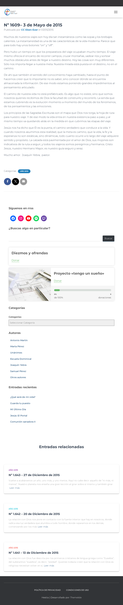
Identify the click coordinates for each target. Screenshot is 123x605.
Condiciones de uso (77, 590)
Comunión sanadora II (22, 421)
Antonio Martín (19, 340)
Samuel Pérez (18, 371)
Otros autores (18, 377)
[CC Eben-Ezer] (12, 12)
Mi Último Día (18, 409)
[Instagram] (21, 218)
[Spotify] (36, 218)
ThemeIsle (76, 597)
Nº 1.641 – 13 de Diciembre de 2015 (33, 553)
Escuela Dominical (20, 358)
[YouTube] (28, 218)
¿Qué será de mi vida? (22, 397)
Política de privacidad (47, 590)
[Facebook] (13, 218)
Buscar (108, 238)
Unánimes (16, 352)
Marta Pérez (17, 346)
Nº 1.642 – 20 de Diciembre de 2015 (34, 514)
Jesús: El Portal (18, 415)
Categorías (15, 316)
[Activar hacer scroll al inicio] (117, 599)
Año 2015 (24, 171)
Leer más (14, 487)
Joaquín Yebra (18, 365)
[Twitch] (44, 218)
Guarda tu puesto (20, 403)
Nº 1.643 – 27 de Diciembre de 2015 (34, 475)
